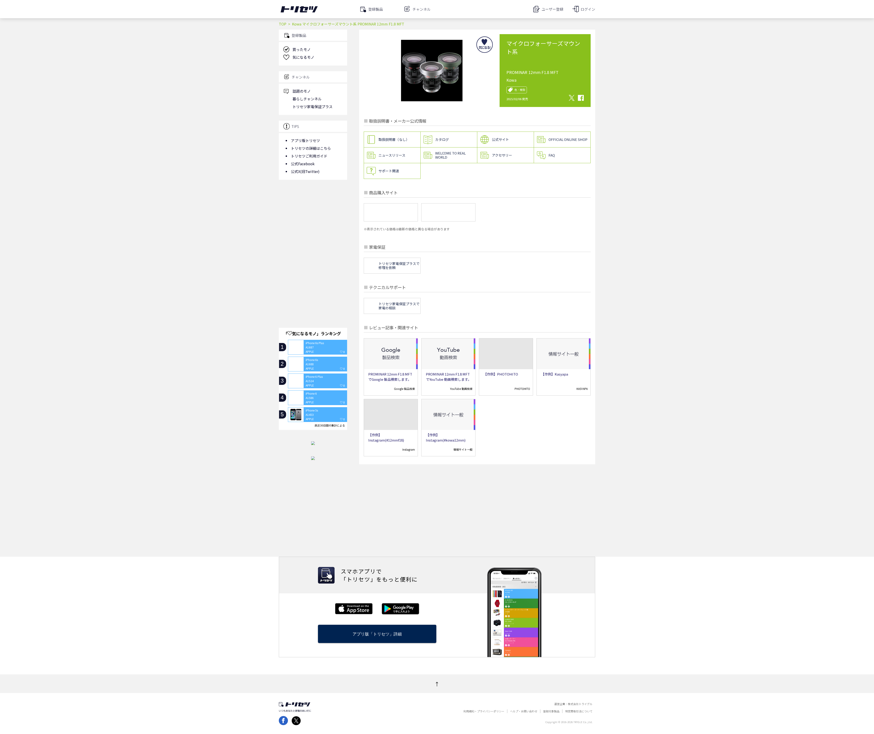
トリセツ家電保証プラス (312, 106)
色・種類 (519, 89)
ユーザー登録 (552, 9)
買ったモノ (301, 49)
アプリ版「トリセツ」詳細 (377, 634)
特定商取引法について (578, 711)
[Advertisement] (313, 219)
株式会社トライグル (580, 704)
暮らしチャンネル (307, 99)
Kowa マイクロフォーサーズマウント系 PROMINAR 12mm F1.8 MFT (348, 24)
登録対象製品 (551, 711)
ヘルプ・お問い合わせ (523, 711)
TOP (282, 24)
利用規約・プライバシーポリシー (483, 711)
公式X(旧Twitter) (305, 171)
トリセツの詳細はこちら (311, 148)
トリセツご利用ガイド (309, 156)
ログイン (588, 9)
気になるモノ (303, 57)
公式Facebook (303, 163)
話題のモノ (301, 91)
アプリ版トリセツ (305, 140)
